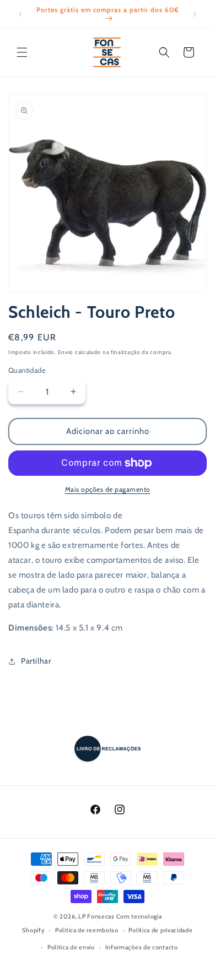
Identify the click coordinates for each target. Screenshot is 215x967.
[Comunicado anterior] (20, 14)
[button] (22, 52)
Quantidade (27, 370)
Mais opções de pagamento (107, 489)
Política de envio (71, 947)
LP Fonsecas (96, 916)
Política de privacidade (160, 930)
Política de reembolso (87, 930)
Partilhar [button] (36, 661)
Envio (66, 352)
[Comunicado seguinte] (194, 14)
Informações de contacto (141, 947)
